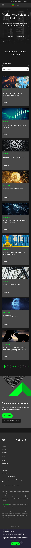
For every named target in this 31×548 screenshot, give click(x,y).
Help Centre (18, 1)
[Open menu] (3, 5)
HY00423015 (16, 495)
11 (26, 366)
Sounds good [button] (15, 544)
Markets (4, 449)
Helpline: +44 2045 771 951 (8, 477)
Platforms (4, 452)
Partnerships (5, 463)
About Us (4, 460)
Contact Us (24, 1)
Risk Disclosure (5, 504)
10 (24, 366)
